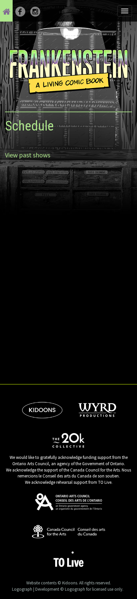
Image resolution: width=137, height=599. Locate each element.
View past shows (27, 155)
